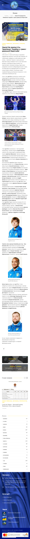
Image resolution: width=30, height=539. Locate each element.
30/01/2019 (4, 53)
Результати (23, 400)
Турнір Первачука (12, 360)
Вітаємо (15, 432)
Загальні (16, 43)
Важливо (15, 435)
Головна (6, 15)
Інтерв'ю (15, 418)
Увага (11, 15)
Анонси (15, 424)
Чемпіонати (15, 469)
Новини (15, 449)
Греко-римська (7, 43)
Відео (15, 427)
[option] (15, 395)
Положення (12, 358)
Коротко (15, 446)
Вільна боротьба (7, 497)
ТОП (3, 402)
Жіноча (15, 441)
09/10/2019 (4, 408)
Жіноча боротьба (7, 500)
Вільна (15, 429)
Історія (15, 421)
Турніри (22, 43)
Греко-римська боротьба (9, 502)
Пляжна (18, 366)
